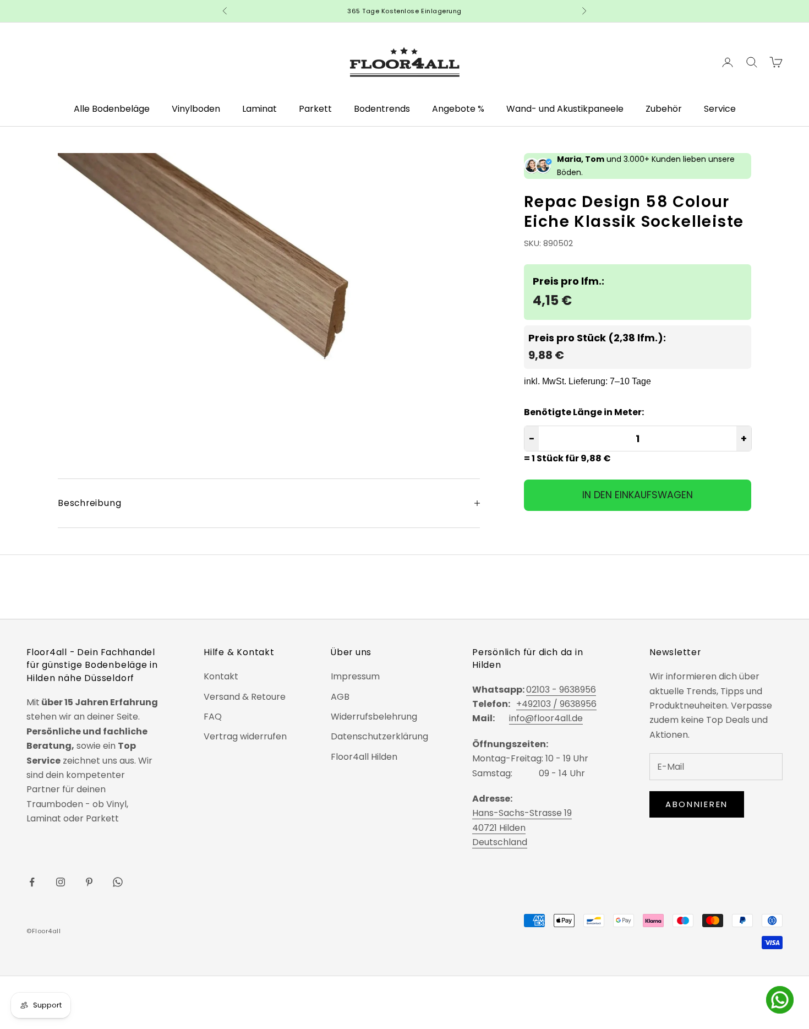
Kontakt (221, 676)
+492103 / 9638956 (556, 704)
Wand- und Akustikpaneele (565, 108)
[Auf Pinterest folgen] (89, 882)
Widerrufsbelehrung (374, 716)
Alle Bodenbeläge (112, 108)
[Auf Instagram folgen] (60, 882)
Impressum (355, 676)
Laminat (259, 108)
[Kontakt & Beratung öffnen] (780, 1000)
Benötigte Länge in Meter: (584, 412)
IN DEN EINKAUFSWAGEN (637, 494)
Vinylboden (196, 108)
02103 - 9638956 (561, 689)
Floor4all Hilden (364, 756)
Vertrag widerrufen (245, 736)
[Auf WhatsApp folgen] (117, 882)
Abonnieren (696, 804)
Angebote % (458, 108)
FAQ (213, 716)
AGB (340, 696)
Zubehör (664, 108)
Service (720, 108)
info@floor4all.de (546, 718)
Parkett (315, 108)
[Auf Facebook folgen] (31, 882)
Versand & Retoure (245, 696)
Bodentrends (382, 108)
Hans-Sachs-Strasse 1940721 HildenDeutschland (522, 827)
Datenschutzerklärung (379, 736)
